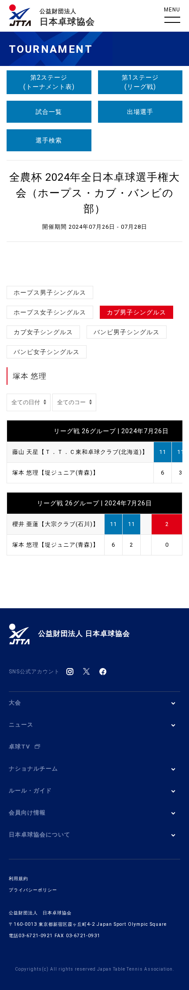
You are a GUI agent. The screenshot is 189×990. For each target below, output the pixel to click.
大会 (15, 702)
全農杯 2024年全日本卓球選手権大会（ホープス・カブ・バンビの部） (94, 193)
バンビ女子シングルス (47, 351)
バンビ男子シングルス (127, 332)
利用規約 (18, 878)
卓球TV (19, 746)
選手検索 (49, 140)
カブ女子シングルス (43, 332)
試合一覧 (49, 111)
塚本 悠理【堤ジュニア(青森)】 (55, 472)
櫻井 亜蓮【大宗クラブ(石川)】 (55, 524)
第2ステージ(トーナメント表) (49, 82)
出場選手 (140, 111)
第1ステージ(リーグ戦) (140, 82)
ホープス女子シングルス (50, 312)
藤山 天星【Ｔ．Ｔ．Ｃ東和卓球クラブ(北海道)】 (80, 452)
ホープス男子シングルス (50, 292)
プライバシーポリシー (33, 890)
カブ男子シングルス (136, 312)
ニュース (21, 724)
